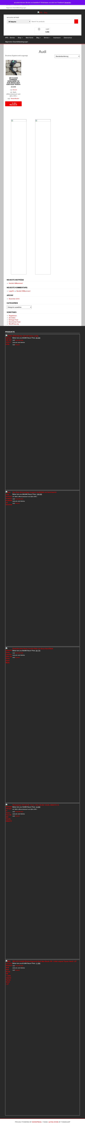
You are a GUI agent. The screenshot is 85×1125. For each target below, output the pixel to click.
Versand (15, 90)
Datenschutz (68, 38)
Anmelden (12, 318)
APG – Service (10, 38)
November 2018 (14, 299)
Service (46, 38)
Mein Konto (29, 38)
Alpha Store (53, 1122)
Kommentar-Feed (14, 322)
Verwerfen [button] (67, 2)
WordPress (36, 1122)
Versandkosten (15, 98)
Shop (20, 38)
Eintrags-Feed (13, 320)
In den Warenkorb (13, 104)
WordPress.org (14, 324)
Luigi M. (11, 291)
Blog (38, 38)
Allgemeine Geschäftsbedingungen (16, 8)
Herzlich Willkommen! (16, 283)
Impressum (57, 38)
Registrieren (13, 316)
